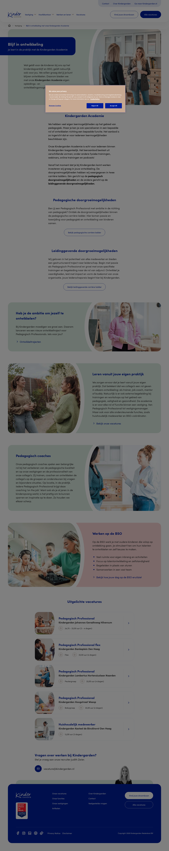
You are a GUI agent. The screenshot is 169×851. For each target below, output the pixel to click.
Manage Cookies (55, 105)
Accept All (113, 106)
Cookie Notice (94, 99)
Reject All (95, 106)
